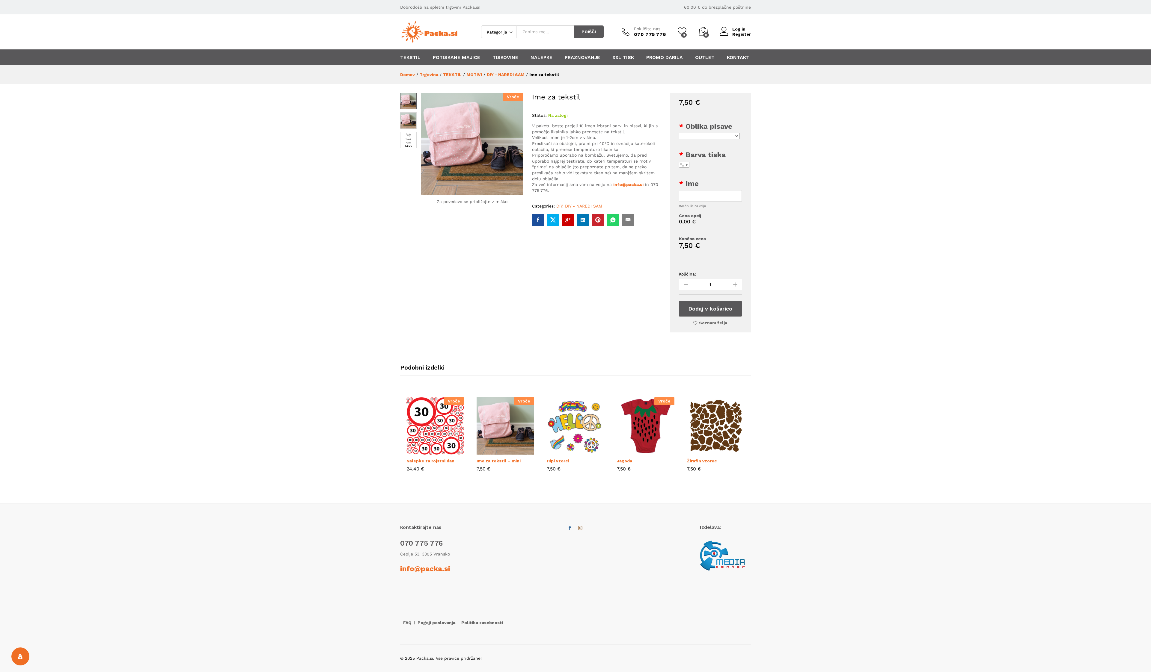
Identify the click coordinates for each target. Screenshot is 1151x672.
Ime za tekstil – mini (499, 460)
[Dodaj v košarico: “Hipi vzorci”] (562, 451)
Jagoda (624, 460)
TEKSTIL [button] (410, 57)
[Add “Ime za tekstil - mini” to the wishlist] (519, 451)
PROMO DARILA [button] (664, 57)
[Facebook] (570, 528)
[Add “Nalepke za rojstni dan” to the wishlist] (449, 451)
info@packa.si (628, 184)
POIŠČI (588, 31)
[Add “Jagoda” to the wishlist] (659, 451)
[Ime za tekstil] (538, 220)
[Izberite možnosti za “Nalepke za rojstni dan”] (421, 451)
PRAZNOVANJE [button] (582, 57)
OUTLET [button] (705, 57)
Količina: (687, 274)
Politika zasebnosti (482, 622)
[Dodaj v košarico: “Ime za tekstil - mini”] (491, 451)
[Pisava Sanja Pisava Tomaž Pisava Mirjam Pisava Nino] (709, 136)
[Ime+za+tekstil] (553, 220)
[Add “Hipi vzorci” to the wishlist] (589, 451)
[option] (435, 439)
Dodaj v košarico (710, 308)
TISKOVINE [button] (505, 57)
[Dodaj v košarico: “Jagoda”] (632, 451)
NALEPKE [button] (541, 57)
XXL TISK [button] (623, 57)
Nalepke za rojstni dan (430, 460)
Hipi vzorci (558, 460)
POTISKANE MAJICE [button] (456, 57)
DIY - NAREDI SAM (583, 206)
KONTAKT (738, 57)
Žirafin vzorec (702, 460)
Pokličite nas (647, 28)
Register (741, 34)
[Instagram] (580, 528)
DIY (559, 206)
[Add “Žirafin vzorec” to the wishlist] (729, 451)
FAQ (407, 622)
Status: (539, 115)
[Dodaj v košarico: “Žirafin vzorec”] (702, 451)
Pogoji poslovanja (436, 622)
